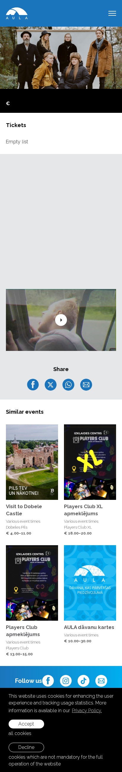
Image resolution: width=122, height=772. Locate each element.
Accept (26, 724)
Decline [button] (26, 747)
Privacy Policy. (87, 710)
